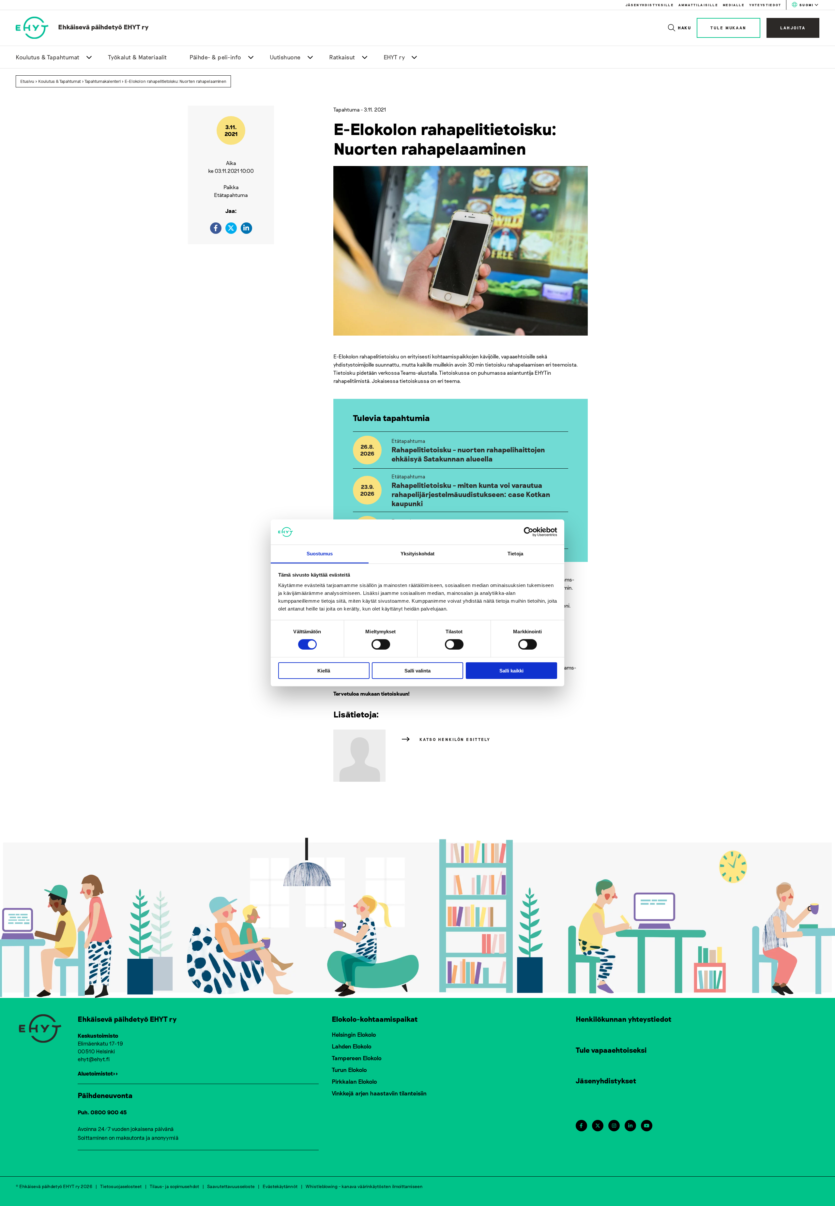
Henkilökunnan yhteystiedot (624, 1019)
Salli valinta (417, 670)
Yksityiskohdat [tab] (417, 553)
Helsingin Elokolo (354, 1034)
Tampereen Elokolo (357, 1058)
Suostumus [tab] (320, 553)
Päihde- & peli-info (215, 57)
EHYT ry (394, 57)
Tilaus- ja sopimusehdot (174, 1186)
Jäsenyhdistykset (606, 1080)
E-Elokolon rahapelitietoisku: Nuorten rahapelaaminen (175, 81)
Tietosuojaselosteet (121, 1186)
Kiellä (323, 670)
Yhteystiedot (765, 5)
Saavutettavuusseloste (231, 1186)
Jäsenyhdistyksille (650, 5)
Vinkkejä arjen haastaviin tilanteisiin (379, 1093)
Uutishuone (285, 57)
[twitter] (231, 228)
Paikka (231, 187)
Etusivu (27, 81)
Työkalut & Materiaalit (137, 57)
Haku (685, 27)
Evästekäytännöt (280, 1186)
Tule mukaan (728, 27)
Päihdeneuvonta (105, 1095)
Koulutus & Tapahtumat (48, 57)
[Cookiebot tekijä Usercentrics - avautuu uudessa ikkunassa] (528, 532)
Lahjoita (793, 27)
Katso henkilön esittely (455, 739)
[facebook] (215, 228)
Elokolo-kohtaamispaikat (375, 1019)
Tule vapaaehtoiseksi (611, 1050)
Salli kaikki (511, 670)
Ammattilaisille (698, 5)
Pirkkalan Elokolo (354, 1081)
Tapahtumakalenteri (102, 81)
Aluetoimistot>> (98, 1073)
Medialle (733, 5)
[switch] (381, 644)
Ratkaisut (342, 57)
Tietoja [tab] (515, 553)
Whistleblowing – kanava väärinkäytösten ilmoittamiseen (364, 1186)
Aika (231, 163)
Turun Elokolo (349, 1069)
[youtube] (646, 1125)
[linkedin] (246, 228)
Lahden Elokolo (352, 1046)
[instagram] (614, 1125)
